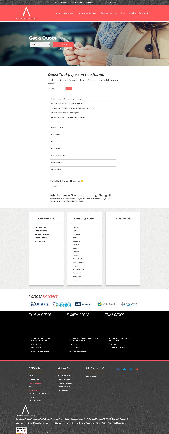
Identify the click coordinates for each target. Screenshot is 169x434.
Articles (132, 13)
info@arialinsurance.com (40, 351)
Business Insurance (42, 234)
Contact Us (144, 13)
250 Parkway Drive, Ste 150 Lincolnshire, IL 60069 (41, 339)
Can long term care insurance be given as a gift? (67, 99)
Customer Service (108, 13)
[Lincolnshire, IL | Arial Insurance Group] (26, 13)
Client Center (34, 390)
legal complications (108, 199)
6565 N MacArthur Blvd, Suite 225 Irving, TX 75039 (119, 339)
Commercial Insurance (58, 155)
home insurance (96, 199)
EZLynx (58, 423)
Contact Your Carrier (37, 394)
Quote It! (63, 44)
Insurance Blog (35, 383)
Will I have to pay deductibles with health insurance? (68, 103)
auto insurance (84, 196)
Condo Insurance (56, 162)
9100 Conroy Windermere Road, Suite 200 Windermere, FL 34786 (84, 339)
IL (102, 198)
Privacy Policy (63, 49)
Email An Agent (76, 2)
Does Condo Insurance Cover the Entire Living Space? (69, 117)
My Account (110, 2)
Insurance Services (87, 13)
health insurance (85, 199)
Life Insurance (56, 141)
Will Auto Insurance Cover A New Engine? (65, 113)
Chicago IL (104, 195)
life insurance (54, 201)
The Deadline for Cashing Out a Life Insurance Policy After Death (73, 108)
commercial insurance (57, 199)
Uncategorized (56, 169)
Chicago (93, 195)
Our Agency (68, 13)
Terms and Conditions (117, 423)
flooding (78, 199)
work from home (80, 201)
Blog (123, 13)
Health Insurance (57, 127)
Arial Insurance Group (64, 195)
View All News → (92, 376)
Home (57, 13)
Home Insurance (56, 148)
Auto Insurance (56, 134)
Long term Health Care (67, 201)
